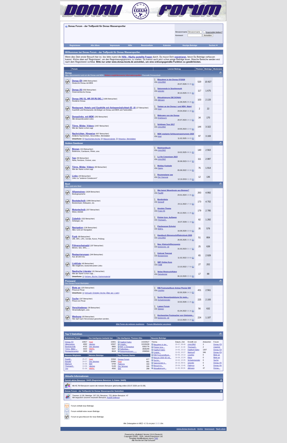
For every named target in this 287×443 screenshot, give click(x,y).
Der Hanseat (163, 177)
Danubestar (162, 274)
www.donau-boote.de (186, 429)
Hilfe (130, 45)
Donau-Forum (123, 359)
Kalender (167, 45)
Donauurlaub (155, 75)
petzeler (161, 91)
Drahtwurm (162, 118)
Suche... (157, 360)
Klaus (190, 357)
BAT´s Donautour (127, 347)
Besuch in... (158, 366)
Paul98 (160, 193)
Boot (67, 184)
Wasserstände (109, 139)
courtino (161, 290)
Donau (68, 73)
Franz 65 (161, 211)
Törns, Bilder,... (71, 349)
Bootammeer (163, 256)
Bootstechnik (70, 347)
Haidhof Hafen (126, 342)
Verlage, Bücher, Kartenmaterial (97, 276)
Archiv (200, 429)
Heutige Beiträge (190, 45)
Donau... (216, 368)
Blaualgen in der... (161, 345)
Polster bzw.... (159, 347)
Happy (160, 168)
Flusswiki (146, 75)
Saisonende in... (160, 363)
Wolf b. (160, 229)
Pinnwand (70, 281)
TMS (156, 438)
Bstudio (68, 361)
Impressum (115, 45)
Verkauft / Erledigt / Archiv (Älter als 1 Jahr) (102, 293)
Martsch (68, 364)
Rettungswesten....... (128, 351)
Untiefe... (123, 344)
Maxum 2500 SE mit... (162, 358)
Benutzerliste (147, 45)
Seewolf (161, 202)
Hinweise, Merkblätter (127, 139)
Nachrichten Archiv (92, 139)
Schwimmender (164, 300)
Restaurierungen (72, 351)
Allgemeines (70, 344)
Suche (216, 360)
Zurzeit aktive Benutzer (75, 380)
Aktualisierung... (160, 368)
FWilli (160, 265)
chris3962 (162, 82)
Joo (66, 368)
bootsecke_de (163, 247)
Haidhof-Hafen (193, 350)
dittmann (161, 100)
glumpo (92, 344)
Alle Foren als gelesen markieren (130, 324)
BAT (91, 351)
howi (159, 109)
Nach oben (221, 429)
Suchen (212, 45)
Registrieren (75, 45)
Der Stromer (94, 347)
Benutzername (181, 32)
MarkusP (191, 352)
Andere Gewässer (74, 143)
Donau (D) (69, 342)
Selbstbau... (125, 349)
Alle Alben (95, 45)
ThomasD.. (162, 220)
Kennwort (179, 35)
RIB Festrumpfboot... (162, 355)
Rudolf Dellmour (113, 398)
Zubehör (216, 347)
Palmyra (191, 365)
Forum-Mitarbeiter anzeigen (159, 324)
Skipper (161, 309)
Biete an (216, 355)
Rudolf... (68, 359)
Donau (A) (217, 363)
